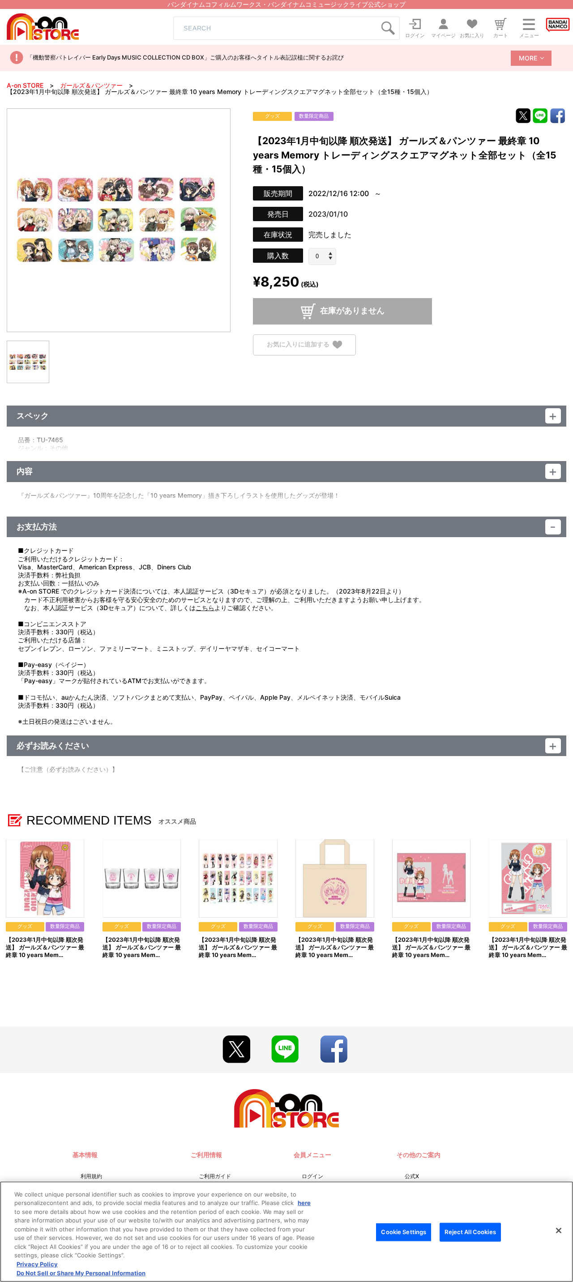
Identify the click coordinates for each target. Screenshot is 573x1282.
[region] (286, 1231)
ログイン (312, 1176)
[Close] (559, 1230)
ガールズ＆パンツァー (91, 85)
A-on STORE (25, 85)
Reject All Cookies (470, 1231)
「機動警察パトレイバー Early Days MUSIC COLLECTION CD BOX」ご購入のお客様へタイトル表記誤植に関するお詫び (185, 57)
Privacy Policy (37, 1264)
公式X (412, 1176)
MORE (528, 58)
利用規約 (91, 1176)
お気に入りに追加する (298, 344)
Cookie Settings (403, 1231)
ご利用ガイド (215, 1176)
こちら (205, 607)
